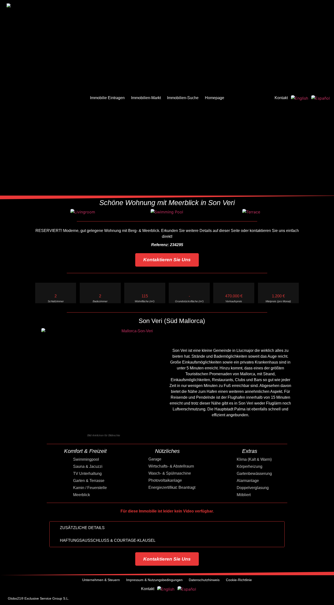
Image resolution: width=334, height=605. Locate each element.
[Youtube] (296, 599)
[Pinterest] (310, 599)
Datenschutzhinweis (204, 580)
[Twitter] (270, 599)
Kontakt (281, 98)
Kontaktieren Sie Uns (167, 259)
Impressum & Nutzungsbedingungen (154, 580)
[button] (35, 213)
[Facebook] (257, 599)
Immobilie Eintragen (107, 98)
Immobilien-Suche (183, 98)
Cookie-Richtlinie (239, 580)
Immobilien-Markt (146, 98)
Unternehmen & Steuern (101, 580)
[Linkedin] (323, 599)
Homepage (214, 98)
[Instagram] (283, 599)
